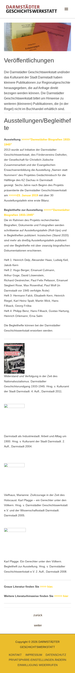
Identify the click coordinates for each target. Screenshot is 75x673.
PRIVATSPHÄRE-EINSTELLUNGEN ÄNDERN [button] (37, 659)
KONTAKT (15, 654)
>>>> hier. (46, 586)
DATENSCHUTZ (56, 654)
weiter (38, 625)
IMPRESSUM (33, 654)
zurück (37, 615)
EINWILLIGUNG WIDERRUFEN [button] (38, 665)
